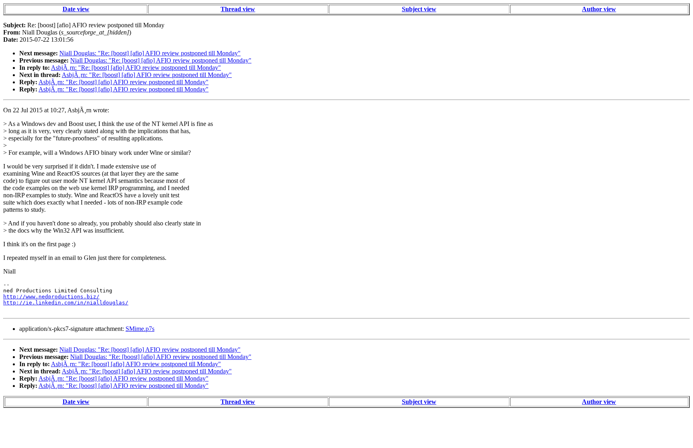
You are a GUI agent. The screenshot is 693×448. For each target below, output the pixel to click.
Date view (76, 9)
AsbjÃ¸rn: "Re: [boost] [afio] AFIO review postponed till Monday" (136, 67)
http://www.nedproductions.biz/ (51, 297)
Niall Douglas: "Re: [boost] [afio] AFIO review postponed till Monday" (150, 53)
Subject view (419, 9)
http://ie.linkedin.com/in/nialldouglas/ (65, 303)
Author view (599, 9)
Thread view (238, 9)
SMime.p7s (140, 328)
